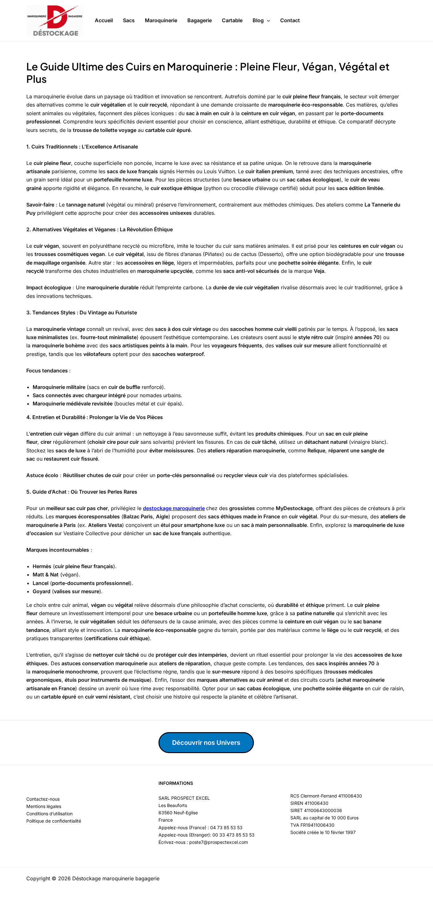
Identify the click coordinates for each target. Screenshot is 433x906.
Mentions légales (43, 806)
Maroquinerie (161, 20)
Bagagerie (199, 20)
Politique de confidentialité (53, 821)
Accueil (104, 20)
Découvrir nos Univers (206, 742)
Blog (258, 20)
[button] (267, 20)
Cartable (232, 20)
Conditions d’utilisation (49, 813)
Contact (290, 20)
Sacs (129, 20)
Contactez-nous (43, 799)
